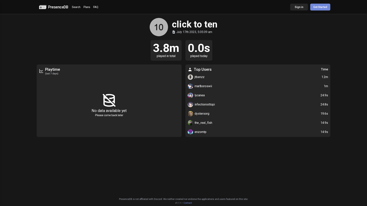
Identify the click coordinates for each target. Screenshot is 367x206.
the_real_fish (203, 123)
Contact (188, 203)
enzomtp (200, 132)
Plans (87, 7)
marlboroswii (203, 86)
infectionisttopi (205, 104)
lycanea (200, 95)
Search (76, 7)
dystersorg (202, 113)
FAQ (95, 7)
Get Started (320, 7)
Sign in (299, 7)
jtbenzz (200, 77)
